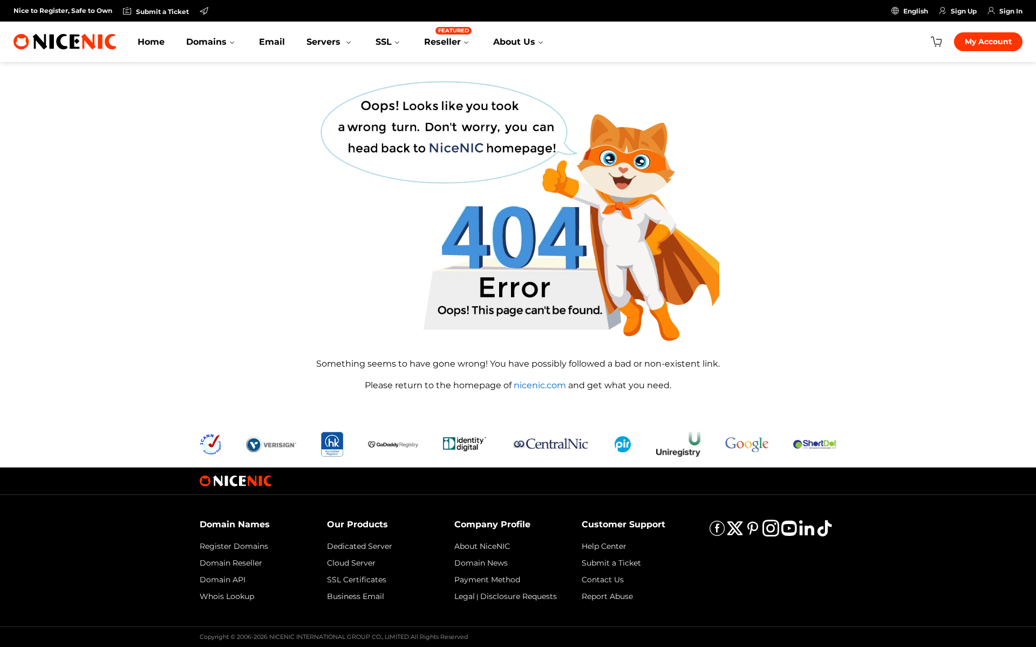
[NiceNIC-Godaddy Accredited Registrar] (393, 443)
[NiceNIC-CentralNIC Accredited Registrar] (550, 443)
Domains (206, 42)
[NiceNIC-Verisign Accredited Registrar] (271, 443)
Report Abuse (607, 596)
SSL (384, 42)
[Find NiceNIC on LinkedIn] (807, 532)
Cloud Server (351, 563)
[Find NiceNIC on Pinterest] (753, 532)
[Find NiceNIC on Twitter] (735, 532)
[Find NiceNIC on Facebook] (717, 532)
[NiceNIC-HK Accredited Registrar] (332, 443)
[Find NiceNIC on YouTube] (789, 532)
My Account (988, 41)
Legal (464, 596)
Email (272, 42)
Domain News (481, 563)
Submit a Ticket (611, 563)
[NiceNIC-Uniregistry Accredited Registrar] (678, 443)
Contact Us (603, 579)
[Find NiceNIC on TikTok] (824, 532)
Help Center (604, 546)
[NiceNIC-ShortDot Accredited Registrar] (814, 443)
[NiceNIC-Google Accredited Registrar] (746, 443)
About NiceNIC (482, 546)
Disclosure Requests (518, 596)
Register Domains (234, 546)
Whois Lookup (227, 596)
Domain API (223, 579)
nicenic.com (540, 385)
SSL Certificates (356, 579)
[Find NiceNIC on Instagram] (770, 532)
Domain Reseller (231, 563)
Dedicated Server (359, 546)
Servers (324, 42)
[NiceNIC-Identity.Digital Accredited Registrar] (464, 443)
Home (151, 42)
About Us (514, 42)
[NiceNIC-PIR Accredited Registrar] (623, 443)
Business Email (355, 596)
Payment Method (487, 579)
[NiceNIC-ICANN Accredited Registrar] (210, 443)
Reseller (446, 37)
